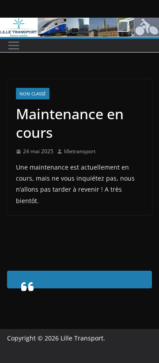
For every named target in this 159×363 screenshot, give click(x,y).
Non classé (32, 94)
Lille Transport (82, 338)
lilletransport (79, 151)
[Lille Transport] (79, 24)
